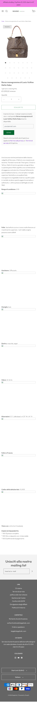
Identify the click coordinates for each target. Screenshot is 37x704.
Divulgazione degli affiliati (18, 604)
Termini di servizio (18, 592)
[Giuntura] (32, 571)
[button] (18, 42)
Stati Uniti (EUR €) (17, 670)
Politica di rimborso (18, 608)
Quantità (4, 95)
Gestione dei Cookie (18, 598)
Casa (2, 21)
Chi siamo (18, 588)
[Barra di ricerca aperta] (7, 11)
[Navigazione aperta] (2, 11)
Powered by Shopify (23, 695)
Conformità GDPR (18, 601)
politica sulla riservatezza (18, 595)
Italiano (18, 677)
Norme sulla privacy (17, 141)
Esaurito (18, 107)
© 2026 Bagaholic (13, 695)
